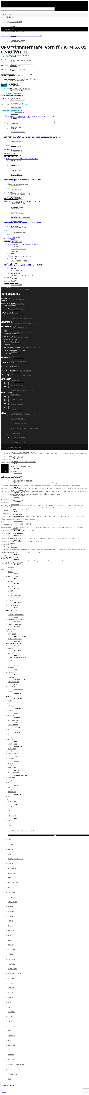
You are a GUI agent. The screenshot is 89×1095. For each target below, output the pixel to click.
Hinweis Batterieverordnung (14, 350)
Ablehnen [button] (8, 459)
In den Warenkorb (7, 75)
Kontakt (7, 345)
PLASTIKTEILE (26, 36)
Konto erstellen (24, 104)
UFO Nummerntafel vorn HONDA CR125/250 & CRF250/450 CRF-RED (32, 137)
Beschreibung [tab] (9, 79)
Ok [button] (4, 459)
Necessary (6, 499)
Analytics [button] (4, 533)
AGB (5, 331)
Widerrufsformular (11, 339)
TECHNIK (19, 36)
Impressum (8, 353)
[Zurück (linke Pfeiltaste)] (1, 569)
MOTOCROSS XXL (10, 36)
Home (3, 36)
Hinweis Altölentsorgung (13, 347)
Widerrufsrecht (9, 336)
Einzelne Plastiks (36, 36)
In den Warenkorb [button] (11, 156)
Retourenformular (10, 342)
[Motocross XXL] (6, 1092)
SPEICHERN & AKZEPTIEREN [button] (11, 563)
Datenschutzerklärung (12, 333)
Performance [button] (5, 522)
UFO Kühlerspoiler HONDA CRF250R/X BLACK (23, 180)
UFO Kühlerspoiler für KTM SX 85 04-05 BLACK (23, 265)
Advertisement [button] (6, 544)
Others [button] (3, 555)
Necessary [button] (4, 497)
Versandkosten (16, 65)
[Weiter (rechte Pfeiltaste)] (3, 569)
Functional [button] (4, 511)
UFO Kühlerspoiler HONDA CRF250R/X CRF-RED (23, 222)
